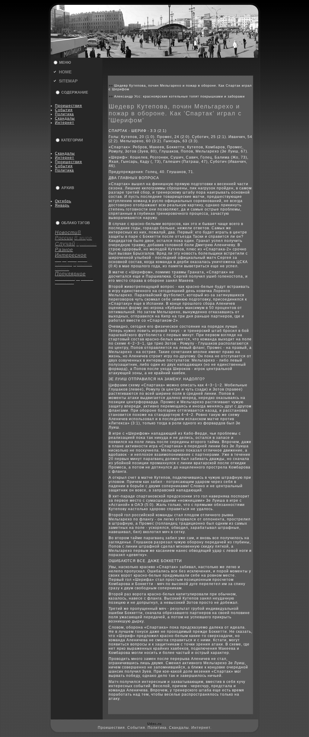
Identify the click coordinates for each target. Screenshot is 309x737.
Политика (64, 114)
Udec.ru (154, 724)
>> (111, 85)
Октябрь (63, 201)
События (64, 110)
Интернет (64, 123)
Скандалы (65, 118)
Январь (62, 205)
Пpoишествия (68, 106)
